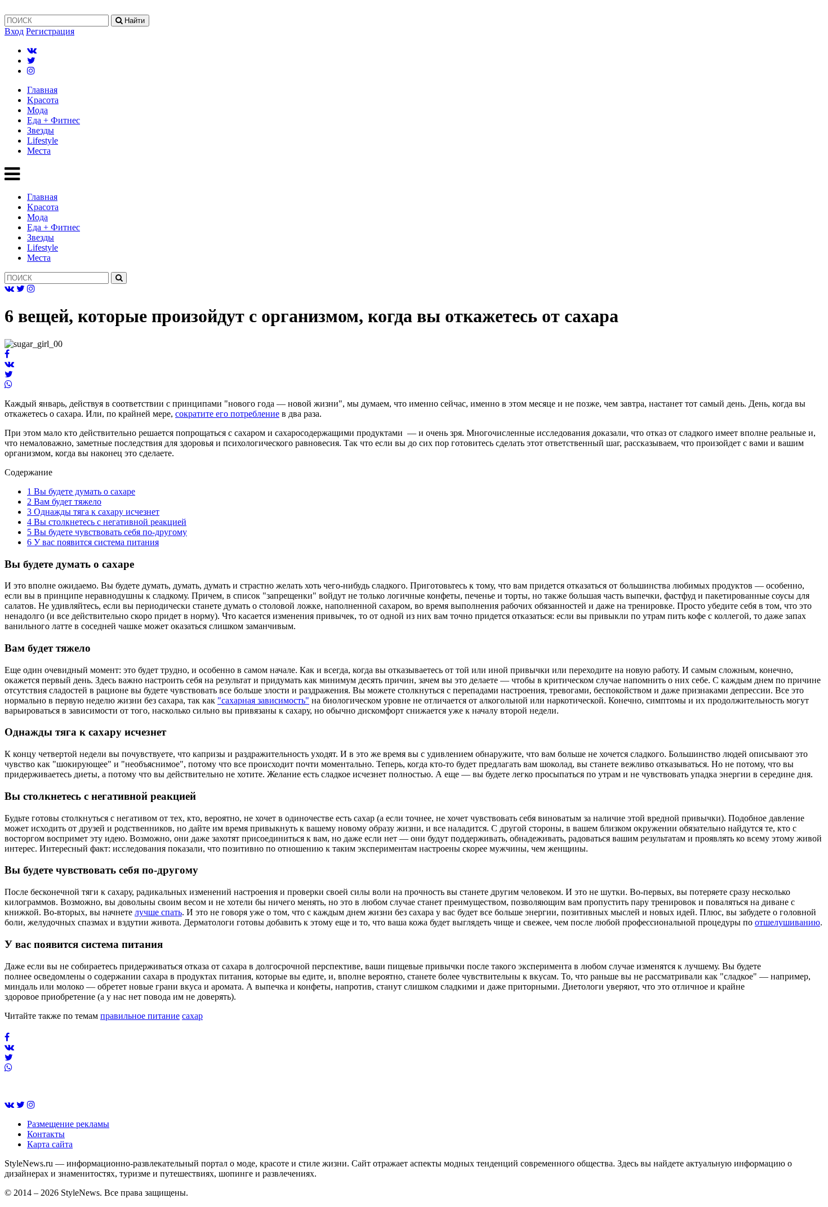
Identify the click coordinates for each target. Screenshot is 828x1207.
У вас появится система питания (93, 542)
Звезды (40, 130)
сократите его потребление (227, 413)
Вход (14, 31)
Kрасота (43, 100)
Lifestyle (42, 140)
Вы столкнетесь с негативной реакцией (106, 522)
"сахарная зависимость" (263, 700)
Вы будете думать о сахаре (81, 491)
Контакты (46, 1134)
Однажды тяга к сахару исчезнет (93, 511)
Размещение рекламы (68, 1124)
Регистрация (50, 31)
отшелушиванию (787, 922)
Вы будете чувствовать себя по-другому (107, 532)
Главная (42, 90)
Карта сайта (50, 1144)
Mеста (39, 150)
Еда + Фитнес (53, 120)
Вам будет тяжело (64, 501)
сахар (192, 1016)
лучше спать (158, 912)
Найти (133, 20)
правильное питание (140, 1016)
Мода (37, 110)
